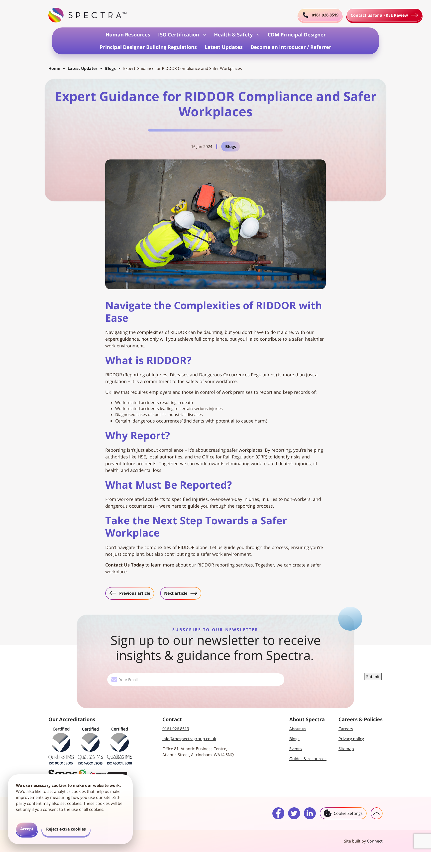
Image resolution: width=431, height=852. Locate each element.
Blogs (110, 68)
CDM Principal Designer (297, 34)
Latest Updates (224, 47)
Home (54, 68)
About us (297, 728)
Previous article (131, 593)
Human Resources (128, 34)
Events (295, 748)
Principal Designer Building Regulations (148, 47)
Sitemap (346, 748)
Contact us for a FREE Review (379, 15)
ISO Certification (178, 34)
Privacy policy (351, 738)
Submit (373, 676)
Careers (345, 728)
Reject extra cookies (66, 829)
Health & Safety (233, 34)
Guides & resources (307, 758)
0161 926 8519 (175, 728)
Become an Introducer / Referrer (291, 47)
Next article (182, 593)
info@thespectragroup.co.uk (189, 738)
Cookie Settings (348, 813)
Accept (26, 829)
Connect (375, 841)
